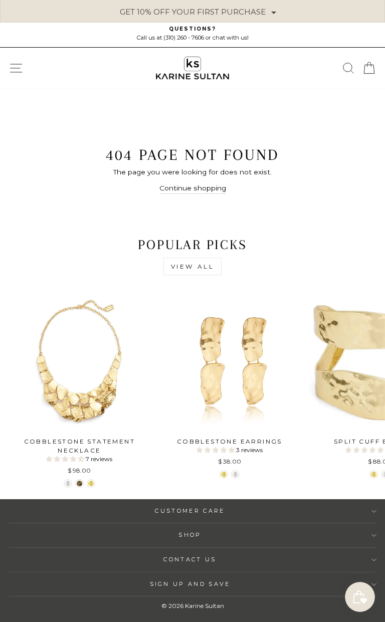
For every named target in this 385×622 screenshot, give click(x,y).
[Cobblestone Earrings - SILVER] (235, 474)
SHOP (189, 534)
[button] (66, 459)
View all (193, 266)
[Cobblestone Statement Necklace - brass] (79, 483)
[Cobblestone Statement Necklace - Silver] (68, 483)
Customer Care (190, 510)
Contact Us (189, 559)
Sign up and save (190, 583)
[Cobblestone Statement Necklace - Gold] (91, 483)
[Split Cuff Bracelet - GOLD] (373, 474)
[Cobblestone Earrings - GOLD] (224, 474)
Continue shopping (192, 188)
